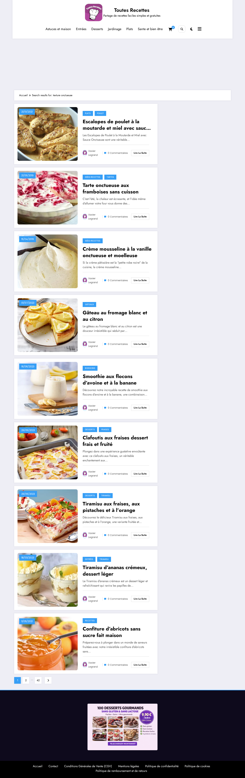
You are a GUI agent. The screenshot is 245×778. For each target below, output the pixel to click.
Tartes (110, 177)
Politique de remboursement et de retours (121, 771)
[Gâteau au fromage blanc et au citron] (48, 325)
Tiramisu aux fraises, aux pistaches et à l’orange (111, 506)
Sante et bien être (150, 29)
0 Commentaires (118, 153)
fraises (105, 429)
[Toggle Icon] (199, 29)
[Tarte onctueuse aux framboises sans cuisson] (48, 197)
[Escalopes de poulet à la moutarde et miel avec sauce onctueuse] (48, 134)
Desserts (97, 29)
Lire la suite (140, 153)
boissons (90, 368)
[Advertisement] (122, 63)
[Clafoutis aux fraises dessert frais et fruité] (48, 452)
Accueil (37, 766)
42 (38, 680)
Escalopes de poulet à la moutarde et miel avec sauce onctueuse (116, 124)
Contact (53, 766)
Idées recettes (92, 177)
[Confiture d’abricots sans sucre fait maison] (48, 643)
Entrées (81, 29)
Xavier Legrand (93, 153)
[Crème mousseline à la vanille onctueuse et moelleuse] (48, 261)
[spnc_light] (191, 29)
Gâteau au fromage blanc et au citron (115, 315)
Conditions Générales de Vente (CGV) (88, 766)
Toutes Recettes (131, 10)
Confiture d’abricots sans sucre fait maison (111, 631)
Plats (129, 29)
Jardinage (114, 29)
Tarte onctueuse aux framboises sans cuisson (110, 188)
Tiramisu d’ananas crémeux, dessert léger (115, 570)
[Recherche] (181, 29)
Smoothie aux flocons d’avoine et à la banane (109, 379)
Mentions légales (128, 766)
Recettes (90, 620)
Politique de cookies (197, 766)
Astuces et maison (58, 29)
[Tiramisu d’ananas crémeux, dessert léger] (48, 579)
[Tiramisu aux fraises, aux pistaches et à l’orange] (48, 516)
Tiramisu (105, 495)
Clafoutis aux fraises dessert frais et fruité (115, 440)
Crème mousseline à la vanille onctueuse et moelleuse (117, 252)
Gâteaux (89, 304)
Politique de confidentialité (161, 766)
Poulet (100, 113)
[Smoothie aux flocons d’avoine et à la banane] (48, 388)
